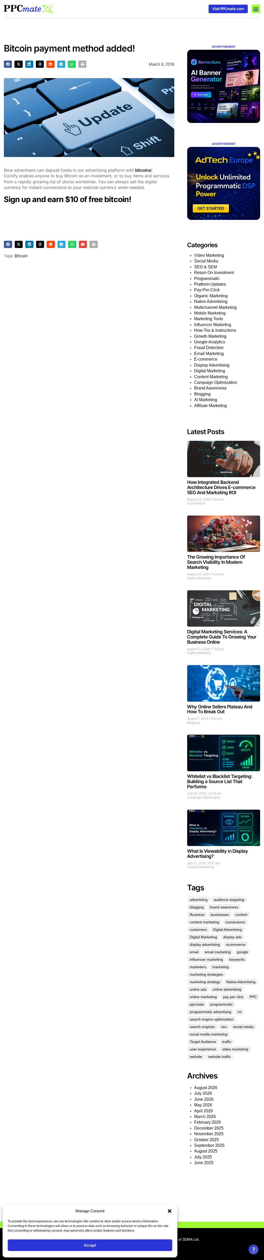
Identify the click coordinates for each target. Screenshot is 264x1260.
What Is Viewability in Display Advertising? (217, 853)
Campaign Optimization (215, 382)
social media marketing (208, 1034)
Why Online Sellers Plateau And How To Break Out (219, 709)
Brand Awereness (210, 388)
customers (198, 929)
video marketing (235, 1049)
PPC (253, 997)
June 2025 (203, 1162)
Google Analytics (209, 342)
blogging (197, 907)
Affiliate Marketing (210, 405)
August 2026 (205, 1087)
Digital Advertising (227, 929)
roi (239, 1012)
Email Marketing (209, 353)
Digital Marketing (209, 371)
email (194, 952)
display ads (232, 937)
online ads (198, 989)
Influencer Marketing (212, 324)
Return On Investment (214, 272)
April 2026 (203, 1111)
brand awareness (224, 907)
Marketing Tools (208, 319)
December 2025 (209, 1128)
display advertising (205, 944)
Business (197, 915)
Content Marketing (211, 377)
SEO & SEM (205, 267)
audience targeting (229, 900)
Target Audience (203, 1042)
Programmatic (207, 278)
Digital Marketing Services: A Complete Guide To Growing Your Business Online (221, 637)
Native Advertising (210, 301)
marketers (198, 967)
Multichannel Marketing (215, 307)
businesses (220, 915)
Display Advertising (211, 365)
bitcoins (143, 170)
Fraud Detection (209, 347)
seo (224, 1027)
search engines (202, 1027)
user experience (203, 1049)
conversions (235, 922)
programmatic (221, 1004)
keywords (237, 959)
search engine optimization (212, 1019)
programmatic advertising (210, 1012)
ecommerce (235, 944)
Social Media (206, 261)
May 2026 (203, 1105)
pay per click (233, 997)
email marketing (218, 952)
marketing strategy (205, 982)
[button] (169, 1211)
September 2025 (209, 1145)
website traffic (219, 1057)
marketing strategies (206, 974)
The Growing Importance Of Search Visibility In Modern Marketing (216, 562)
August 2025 (205, 1151)
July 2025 (203, 1157)
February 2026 (207, 1122)
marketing (220, 967)
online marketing (203, 997)
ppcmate (197, 1004)
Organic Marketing (211, 296)
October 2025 (206, 1140)
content (241, 915)
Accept (90, 1245)
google (242, 952)
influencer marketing (206, 959)
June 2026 (203, 1099)
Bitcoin (21, 255)
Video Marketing (209, 255)
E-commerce (205, 359)
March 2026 (205, 1116)
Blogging (202, 394)
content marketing (204, 922)
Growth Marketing (210, 336)
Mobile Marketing (210, 313)
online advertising (227, 989)
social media (243, 1027)
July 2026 (203, 1093)
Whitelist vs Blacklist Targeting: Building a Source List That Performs (219, 781)
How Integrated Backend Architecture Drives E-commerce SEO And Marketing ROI (221, 487)
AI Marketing (205, 399)
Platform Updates (210, 284)
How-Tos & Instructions (215, 330)
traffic (226, 1042)
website (196, 1057)
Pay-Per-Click (207, 290)
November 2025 (209, 1134)
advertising (199, 900)
